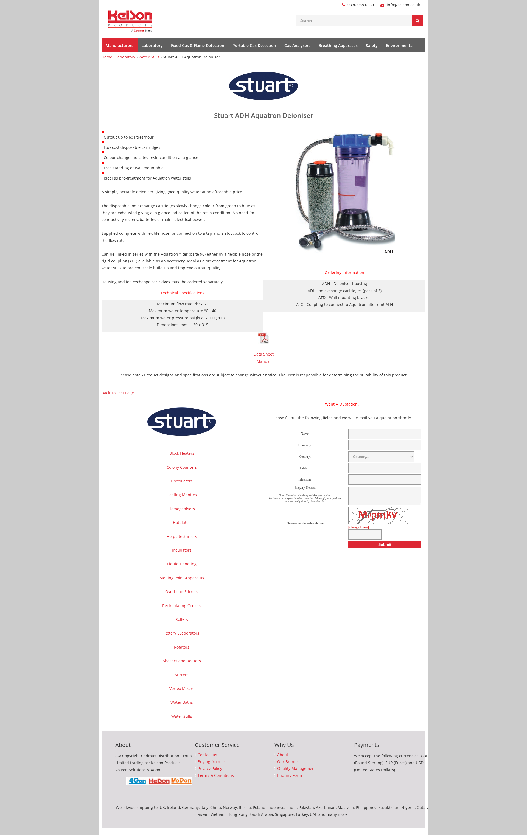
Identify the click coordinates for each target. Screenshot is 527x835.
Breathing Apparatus (338, 45)
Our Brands (288, 761)
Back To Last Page (118, 392)
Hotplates (181, 522)
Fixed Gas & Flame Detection (197, 45)
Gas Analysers (297, 45)
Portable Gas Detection (254, 45)
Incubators (182, 550)
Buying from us (212, 761)
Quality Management (296, 768)
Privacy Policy (210, 768)
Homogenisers (182, 508)
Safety (372, 45)
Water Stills (149, 57)
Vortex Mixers (181, 688)
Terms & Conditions (216, 775)
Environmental (400, 45)
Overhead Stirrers (181, 591)
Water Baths (181, 702)
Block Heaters (181, 453)
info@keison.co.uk (403, 4)
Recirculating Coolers (181, 605)
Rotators (181, 647)
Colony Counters (182, 467)
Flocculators (182, 481)
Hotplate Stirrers (182, 536)
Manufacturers (119, 45)
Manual (264, 361)
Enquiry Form (289, 775)
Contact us (207, 754)
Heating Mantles (182, 494)
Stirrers (182, 674)
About (282, 754)
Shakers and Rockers (182, 660)
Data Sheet (264, 354)
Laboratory (152, 45)
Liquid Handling (182, 563)
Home (107, 57)
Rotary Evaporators (181, 633)
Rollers (181, 619)
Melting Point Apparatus (181, 577)
